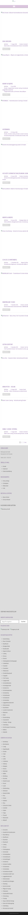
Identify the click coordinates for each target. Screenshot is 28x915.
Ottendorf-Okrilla (6, 793)
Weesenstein (5, 817)
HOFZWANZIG (6, 129)
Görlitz (4, 759)
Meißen (4, 773)
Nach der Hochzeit (6, 886)
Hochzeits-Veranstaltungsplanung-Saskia (12, 178)
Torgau (4, 813)
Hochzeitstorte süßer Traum (8, 874)
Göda (4, 756)
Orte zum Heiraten (6, 499)
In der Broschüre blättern (8, 505)
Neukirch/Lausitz (6, 781)
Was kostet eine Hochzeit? (8, 908)
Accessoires (5, 830)
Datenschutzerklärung (7, 471)
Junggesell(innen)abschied (7, 90)
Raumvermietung (6, 717)
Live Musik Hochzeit (23, 391)
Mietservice (5, 712)
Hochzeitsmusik (16, 391)
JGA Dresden (16, 91)
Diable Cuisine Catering (9, 429)
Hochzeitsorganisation (7, 690)
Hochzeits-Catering (18, 88)
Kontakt (4, 466)
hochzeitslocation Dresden (20, 135)
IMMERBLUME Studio (8, 302)
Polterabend (5, 891)
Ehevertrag (5, 884)
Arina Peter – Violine (8, 387)
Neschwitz (5, 778)
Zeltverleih (5, 732)
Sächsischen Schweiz (7, 805)
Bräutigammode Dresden (17, 222)
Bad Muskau (5, 741)
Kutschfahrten (6, 707)
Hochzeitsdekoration (7, 683)
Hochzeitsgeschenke (7, 685)
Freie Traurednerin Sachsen (21, 349)
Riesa (4, 803)
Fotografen (5, 675)
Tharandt (5, 815)
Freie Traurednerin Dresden (9, 349)
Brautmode (5, 839)
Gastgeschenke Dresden (9, 91)
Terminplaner (5, 483)
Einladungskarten (6, 849)
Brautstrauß (5, 842)
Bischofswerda (6, 744)
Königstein (5, 766)
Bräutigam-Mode (23, 220)
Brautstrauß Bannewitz (8, 306)
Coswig (4, 746)
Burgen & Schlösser (7, 651)
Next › (25, 442)
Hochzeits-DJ (5, 861)
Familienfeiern (6, 663)
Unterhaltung (5, 725)
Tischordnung (5, 896)
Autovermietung (6, 639)
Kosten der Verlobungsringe (8, 903)
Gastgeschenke (11, 88)
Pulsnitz (4, 798)
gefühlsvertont (7, 344)
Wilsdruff (5, 820)
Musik (24, 389)
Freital (4, 754)
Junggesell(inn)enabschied (8, 702)
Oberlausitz (5, 791)
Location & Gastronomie (8, 710)
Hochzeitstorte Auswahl (7, 871)
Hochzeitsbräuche (6, 857)
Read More (5, 49)
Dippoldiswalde (6, 749)
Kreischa (4, 768)
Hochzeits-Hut (6, 688)
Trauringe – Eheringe (7, 722)
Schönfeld (5, 808)
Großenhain (5, 761)
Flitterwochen (5, 671)
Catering (4, 653)
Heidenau (5, 764)
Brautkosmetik (6, 648)
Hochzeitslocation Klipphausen (10, 264)
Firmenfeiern (5, 668)
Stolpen (4, 810)
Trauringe (5, 898)
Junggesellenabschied (7, 876)
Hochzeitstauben (6, 695)
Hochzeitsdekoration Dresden (16, 46)
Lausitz (4, 786)
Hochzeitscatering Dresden (9, 135)
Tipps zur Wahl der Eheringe (8, 901)
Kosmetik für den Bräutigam (8, 881)
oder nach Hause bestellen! (8, 612)
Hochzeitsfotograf (6, 859)
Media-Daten (5, 486)
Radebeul (5, 800)
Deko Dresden (6, 41)
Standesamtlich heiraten (8, 893)
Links (4, 488)
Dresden (21, 44)
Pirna (4, 795)
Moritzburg (5, 776)
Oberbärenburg (6, 788)
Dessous (4, 656)
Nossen (4, 783)
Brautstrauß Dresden (18, 306)
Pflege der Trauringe (7, 888)
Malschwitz (5, 771)
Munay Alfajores (7, 83)
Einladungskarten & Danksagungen (10, 661)
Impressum (5, 469)
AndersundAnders (7, 222)
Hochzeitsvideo (6, 700)
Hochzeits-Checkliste (7, 864)
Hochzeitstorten (6, 697)
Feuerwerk (5, 666)
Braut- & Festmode (6, 641)
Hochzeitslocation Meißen (22, 264)
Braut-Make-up (6, 834)
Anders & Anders (7, 217)
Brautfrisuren (5, 644)
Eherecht (5, 658)
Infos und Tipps (6, 481)
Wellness (5, 729)
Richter (6, 44)
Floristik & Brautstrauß (7, 673)
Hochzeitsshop (6, 693)
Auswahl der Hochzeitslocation (9, 832)
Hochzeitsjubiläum (6, 854)
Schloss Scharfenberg (9, 260)
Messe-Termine (6, 497)
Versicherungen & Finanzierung (9, 727)
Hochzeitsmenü (6, 866)
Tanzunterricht (6, 720)
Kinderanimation (6, 705)
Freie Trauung (5, 678)
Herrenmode (5, 852)
